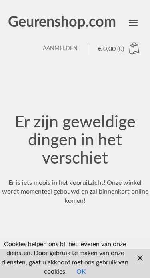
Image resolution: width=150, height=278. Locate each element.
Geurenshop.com (62, 22)
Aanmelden (60, 48)
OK (81, 271)
